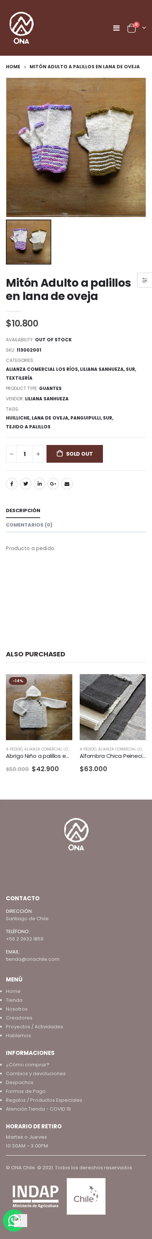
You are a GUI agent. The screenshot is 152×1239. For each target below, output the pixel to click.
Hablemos (18, 1035)
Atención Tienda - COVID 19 (38, 1108)
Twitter (26, 484)
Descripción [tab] (23, 510)
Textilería (19, 378)
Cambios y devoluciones (36, 1073)
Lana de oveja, (51, 418)
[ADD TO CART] (133, 686)
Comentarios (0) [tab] (29, 524)
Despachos (20, 1082)
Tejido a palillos (28, 427)
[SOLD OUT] (60, 686)
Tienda (14, 1000)
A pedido (14, 749)
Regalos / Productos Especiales (44, 1100)
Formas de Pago (26, 1091)
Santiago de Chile (27, 918)
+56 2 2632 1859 (25, 938)
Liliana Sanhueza (102, 369)
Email (67, 484)
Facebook (12, 484)
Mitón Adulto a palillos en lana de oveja (68, 289)
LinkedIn (39, 484)
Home (13, 66)
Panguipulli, (86, 418)
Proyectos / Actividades (34, 1026)
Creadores (19, 1017)
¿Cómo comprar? (27, 1064)
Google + (53, 484)
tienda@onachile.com (32, 959)
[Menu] (116, 28)
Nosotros (17, 1008)
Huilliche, (19, 418)
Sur (130, 369)
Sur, (108, 418)
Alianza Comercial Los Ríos (42, 369)
